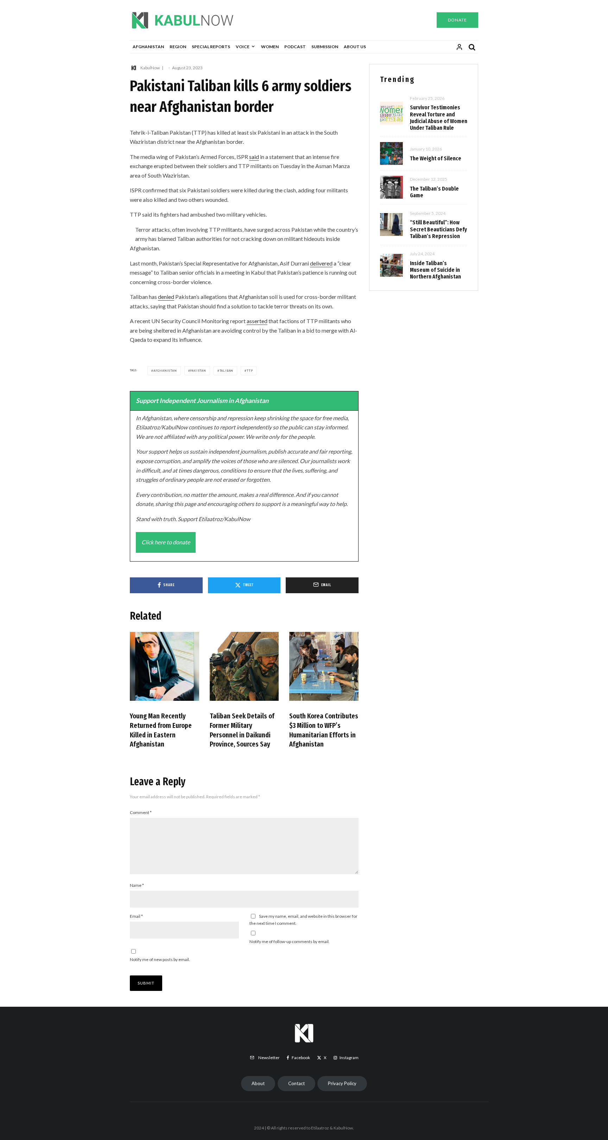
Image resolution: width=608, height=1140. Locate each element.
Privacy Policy (342, 1083)
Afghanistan (148, 46)
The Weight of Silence (435, 158)
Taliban (227, 370)
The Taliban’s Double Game (434, 192)
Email (136, 916)
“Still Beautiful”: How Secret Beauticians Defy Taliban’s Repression (438, 229)
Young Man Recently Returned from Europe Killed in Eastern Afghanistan (161, 730)
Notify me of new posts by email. (160, 959)
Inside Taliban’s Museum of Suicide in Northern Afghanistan (435, 270)
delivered (321, 263)
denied (166, 296)
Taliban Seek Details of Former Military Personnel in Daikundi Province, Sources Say (242, 730)
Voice (242, 46)
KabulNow (150, 67)
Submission (324, 46)
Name (137, 885)
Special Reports (211, 46)
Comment (141, 812)
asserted (257, 321)
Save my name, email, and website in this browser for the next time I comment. (303, 920)
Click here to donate (165, 542)
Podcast (295, 46)
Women (270, 46)
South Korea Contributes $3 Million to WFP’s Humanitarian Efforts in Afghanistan (323, 730)
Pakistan (198, 370)
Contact (296, 1083)
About (258, 1083)
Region (178, 46)
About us (355, 46)
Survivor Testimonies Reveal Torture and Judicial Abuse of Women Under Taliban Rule (438, 117)
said (254, 156)
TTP (250, 370)
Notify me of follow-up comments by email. (289, 941)
